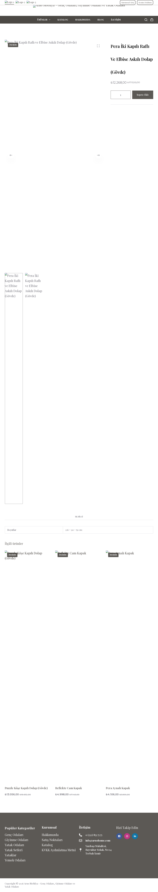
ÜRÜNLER (42, 19)
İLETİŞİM (116, 19)
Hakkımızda (50, 835)
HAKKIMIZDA (82, 19)
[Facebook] (145, 884)
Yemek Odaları (15, 860)
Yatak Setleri (14, 850)
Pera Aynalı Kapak (118, 788)
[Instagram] (151, 884)
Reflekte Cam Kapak (68, 788)
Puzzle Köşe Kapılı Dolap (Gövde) (26, 788)
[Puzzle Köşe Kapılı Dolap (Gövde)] (28, 665)
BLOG (100, 19)
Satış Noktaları (52, 840)
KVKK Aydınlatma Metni (59, 850)
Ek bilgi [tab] (79, 516)
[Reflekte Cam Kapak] (79, 665)
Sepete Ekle (143, 94)
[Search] (146, 19)
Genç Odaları (14, 835)
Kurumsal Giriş (127, 2)
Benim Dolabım (145, 2)
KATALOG (62, 19)
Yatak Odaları (14, 845)
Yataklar (10, 855)
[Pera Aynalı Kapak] (129, 665)
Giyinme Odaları (16, 840)
